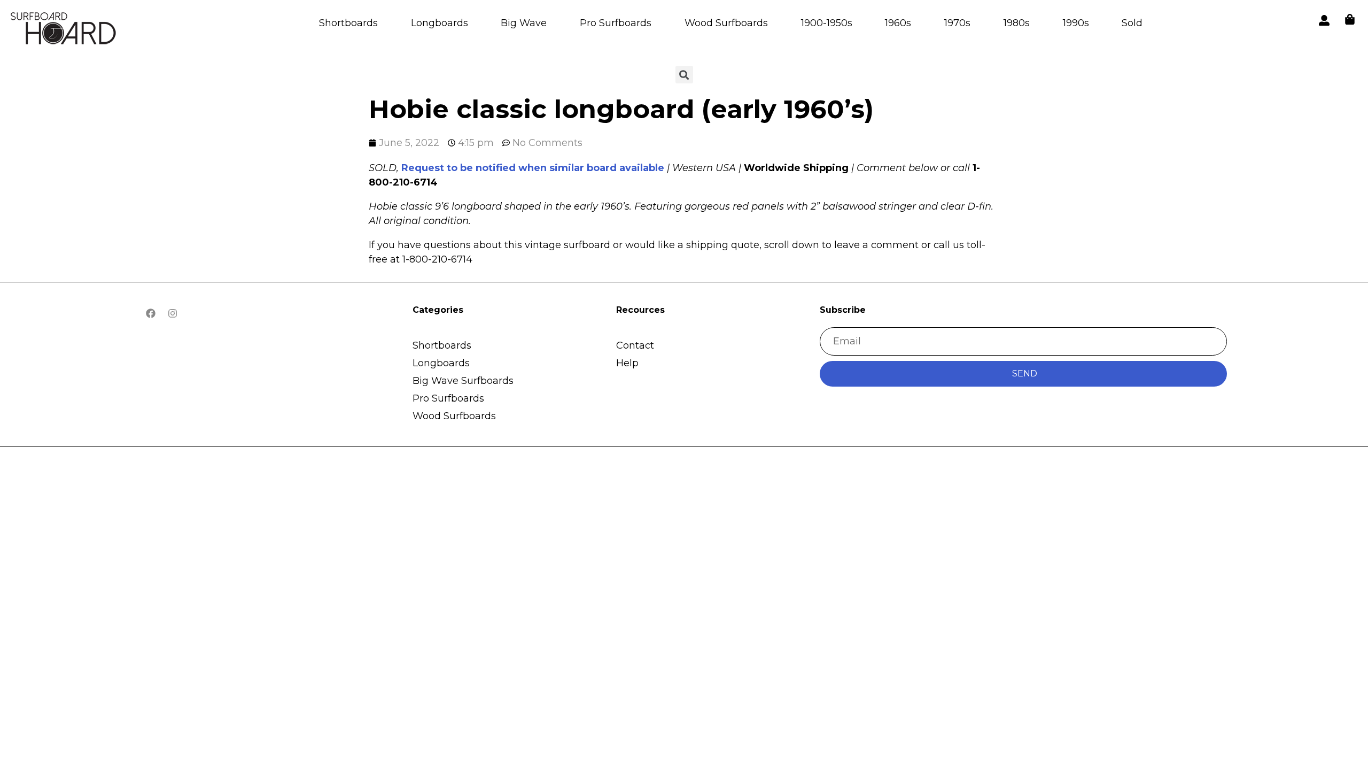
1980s (1017, 23)
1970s (957, 23)
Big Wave (524, 23)
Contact (635, 345)
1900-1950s (826, 23)
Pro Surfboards (615, 23)
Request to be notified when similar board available (532, 168)
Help (627, 363)
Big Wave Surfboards (463, 381)
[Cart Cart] (1349, 19)
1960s (898, 23)
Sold (1132, 23)
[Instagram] (172, 313)
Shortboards (348, 23)
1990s (1076, 23)
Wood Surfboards (726, 23)
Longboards (439, 23)
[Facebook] (150, 313)
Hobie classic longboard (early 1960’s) (621, 109)
